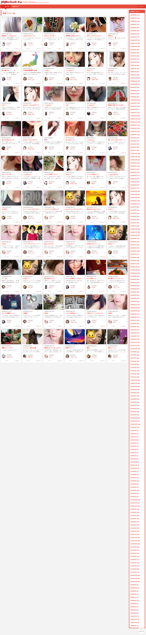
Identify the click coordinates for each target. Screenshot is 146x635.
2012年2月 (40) (135, 531)
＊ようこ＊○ (31, 45)
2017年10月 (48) (135, 348)
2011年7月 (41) (135, 553)
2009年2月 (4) (134, 613)
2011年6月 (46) (135, 556)
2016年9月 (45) (135, 389)
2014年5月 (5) (134, 446)
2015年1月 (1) (134, 437)
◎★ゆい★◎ (94, 79)
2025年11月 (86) (135, 43)
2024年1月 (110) (135, 112)
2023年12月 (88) (135, 115)
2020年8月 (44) (135, 241)
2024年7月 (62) (135, 93)
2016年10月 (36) (135, 386)
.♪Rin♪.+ (8, 45)
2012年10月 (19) (135, 506)
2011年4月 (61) (135, 562)
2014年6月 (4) (134, 443)
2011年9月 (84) (135, 547)
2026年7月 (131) (135, 18)
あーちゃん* (9, 114)
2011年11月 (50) (135, 540)
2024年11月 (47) (135, 81)
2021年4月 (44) (135, 216)
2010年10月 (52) (135, 581)
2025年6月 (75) (135, 59)
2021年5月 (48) (135, 213)
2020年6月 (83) (135, 248)
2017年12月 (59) (135, 342)
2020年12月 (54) (135, 229)
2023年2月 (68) (135, 147)
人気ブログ (15, 6)
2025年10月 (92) (135, 46)
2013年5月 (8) (134, 484)
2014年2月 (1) (134, 455)
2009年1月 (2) (134, 616)
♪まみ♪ (72, 114)
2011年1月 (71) (135, 572)
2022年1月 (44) (135, 188)
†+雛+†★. (30, 357)
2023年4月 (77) (135, 141)
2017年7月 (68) (135, 358)
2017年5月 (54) (135, 364)
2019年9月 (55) (135, 276)
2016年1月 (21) (135, 415)
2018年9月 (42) (135, 314)
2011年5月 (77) (135, 559)
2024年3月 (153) (135, 106)
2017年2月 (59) (135, 374)
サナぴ (114, 45)
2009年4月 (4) (134, 607)
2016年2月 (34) (135, 411)
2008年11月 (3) (135, 622)
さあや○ (51, 79)
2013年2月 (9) (134, 493)
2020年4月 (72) (135, 254)
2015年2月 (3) (134, 433)
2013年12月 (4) (135, 462)
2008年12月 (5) (135, 619)
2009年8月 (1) (134, 594)
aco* (71, 45)
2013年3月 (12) (135, 490)
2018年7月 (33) (135, 320)
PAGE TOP (141, 630)
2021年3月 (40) (135, 219)
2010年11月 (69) (135, 578)
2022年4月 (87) (135, 178)
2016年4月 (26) (135, 405)
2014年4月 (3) (134, 449)
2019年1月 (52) (135, 301)
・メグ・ (51, 45)
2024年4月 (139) (135, 103)
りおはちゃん (9, 357)
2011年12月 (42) (135, 537)
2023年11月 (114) (135, 119)
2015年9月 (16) (135, 427)
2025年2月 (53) (135, 71)
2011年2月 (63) (135, 569)
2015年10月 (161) (135, 424)
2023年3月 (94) (135, 144)
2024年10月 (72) (135, 84)
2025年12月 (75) (135, 40)
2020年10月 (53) (135, 235)
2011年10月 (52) (135, 544)
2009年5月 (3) (134, 603)
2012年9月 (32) (135, 509)
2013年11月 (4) (135, 465)
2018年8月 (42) (135, 317)
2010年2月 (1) (134, 584)
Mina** (50, 183)
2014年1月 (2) (134, 459)
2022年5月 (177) (135, 175)
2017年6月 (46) (135, 361)
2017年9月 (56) (135, 352)
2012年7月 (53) (135, 515)
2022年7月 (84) (135, 169)
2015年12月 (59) (135, 418)
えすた (50, 218)
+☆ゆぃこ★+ (31, 79)
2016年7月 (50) (135, 396)
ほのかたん (115, 79)
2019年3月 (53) (135, 295)
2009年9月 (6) (134, 591)
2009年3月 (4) (134, 610)
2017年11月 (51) (135, 345)
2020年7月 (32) (135, 245)
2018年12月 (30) (135, 304)
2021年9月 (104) (135, 200)
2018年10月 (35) (135, 311)
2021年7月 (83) (135, 207)
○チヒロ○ (93, 45)
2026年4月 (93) (135, 27)
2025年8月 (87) (135, 53)
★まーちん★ (73, 79)
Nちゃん (8, 183)
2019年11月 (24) (135, 270)
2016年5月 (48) (135, 402)
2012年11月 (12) (135, 503)
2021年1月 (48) (135, 226)
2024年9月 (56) (135, 87)
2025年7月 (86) (135, 56)
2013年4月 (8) (134, 487)
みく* (7, 287)
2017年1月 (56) (135, 377)
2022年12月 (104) (135, 153)
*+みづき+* (9, 218)
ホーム (7, 6)
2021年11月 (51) (135, 194)
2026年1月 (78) (135, 37)
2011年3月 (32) (135, 566)
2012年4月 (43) (135, 525)
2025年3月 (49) (135, 68)
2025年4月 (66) (135, 65)
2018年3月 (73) (135, 333)
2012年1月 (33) (135, 534)
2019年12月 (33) (135, 267)
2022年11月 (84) (135, 156)
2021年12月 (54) (135, 191)
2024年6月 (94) (135, 97)
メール (6, 48)
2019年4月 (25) (135, 292)
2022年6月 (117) (135, 172)
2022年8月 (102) (135, 166)
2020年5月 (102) (135, 251)
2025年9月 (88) (135, 49)
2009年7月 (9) (134, 597)
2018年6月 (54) (135, 323)
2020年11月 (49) (135, 232)
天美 (7, 149)
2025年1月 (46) (135, 75)
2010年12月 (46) (135, 575)
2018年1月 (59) (135, 339)
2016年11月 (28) (135, 383)
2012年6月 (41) (135, 518)
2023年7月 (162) (135, 131)
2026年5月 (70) (135, 24)
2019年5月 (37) (135, 289)
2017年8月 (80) (135, 355)
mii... (114, 183)
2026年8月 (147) (135, 15)
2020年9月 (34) (135, 238)
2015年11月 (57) (135, 421)
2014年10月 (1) (135, 440)
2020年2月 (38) (135, 260)
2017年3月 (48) (135, 370)
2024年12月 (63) (135, 78)
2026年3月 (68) (135, 30)
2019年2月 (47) (135, 298)
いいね (17, 48)
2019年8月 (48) (135, 279)
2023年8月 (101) (135, 128)
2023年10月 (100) (135, 122)
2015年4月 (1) (134, 430)
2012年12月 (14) (135, 499)
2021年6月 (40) (135, 210)
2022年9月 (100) (135, 163)
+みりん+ (51, 149)
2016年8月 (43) (135, 392)
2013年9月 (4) (134, 471)
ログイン (142, 6)
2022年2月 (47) (135, 185)
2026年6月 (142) (135, 21)
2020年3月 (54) (135, 257)
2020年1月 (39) (135, 263)
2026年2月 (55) (135, 34)
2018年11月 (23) (135, 307)
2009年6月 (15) (135, 600)
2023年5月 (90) (135, 138)
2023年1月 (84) (135, 150)
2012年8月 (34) (135, 512)
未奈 (92, 114)
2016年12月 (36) (135, 380)
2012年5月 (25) (135, 522)
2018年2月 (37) (135, 336)
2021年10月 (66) (135, 197)
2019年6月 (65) (135, 285)
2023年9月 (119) (135, 125)
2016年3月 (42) (135, 408)
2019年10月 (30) (135, 273)
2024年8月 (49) (135, 90)
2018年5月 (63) (135, 326)
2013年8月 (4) (134, 474)
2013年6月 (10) (135, 481)
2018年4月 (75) (135, 330)
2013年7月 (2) (134, 477)
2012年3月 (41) (135, 528)
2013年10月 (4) (135, 468)
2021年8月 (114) (135, 204)
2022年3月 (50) (135, 182)
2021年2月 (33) (135, 222)
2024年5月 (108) (135, 100)
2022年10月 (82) (135, 160)
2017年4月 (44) (135, 367)
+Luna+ (93, 287)
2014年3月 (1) (134, 452)
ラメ (50, 114)
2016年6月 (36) (135, 399)
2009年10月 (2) (135, 588)
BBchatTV (24, 2)
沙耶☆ (93, 183)
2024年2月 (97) (135, 109)
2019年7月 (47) (135, 282)
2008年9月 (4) (134, 625)
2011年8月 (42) (135, 550)
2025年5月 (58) (135, 62)
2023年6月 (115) (135, 134)
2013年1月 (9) (134, 496)
